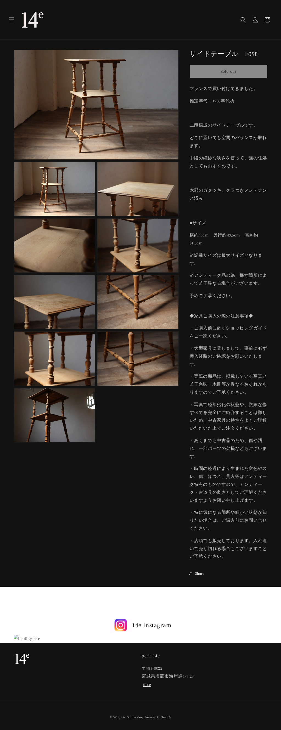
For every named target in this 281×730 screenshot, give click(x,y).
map (147, 684)
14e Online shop (132, 717)
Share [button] (199, 573)
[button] (11, 20)
